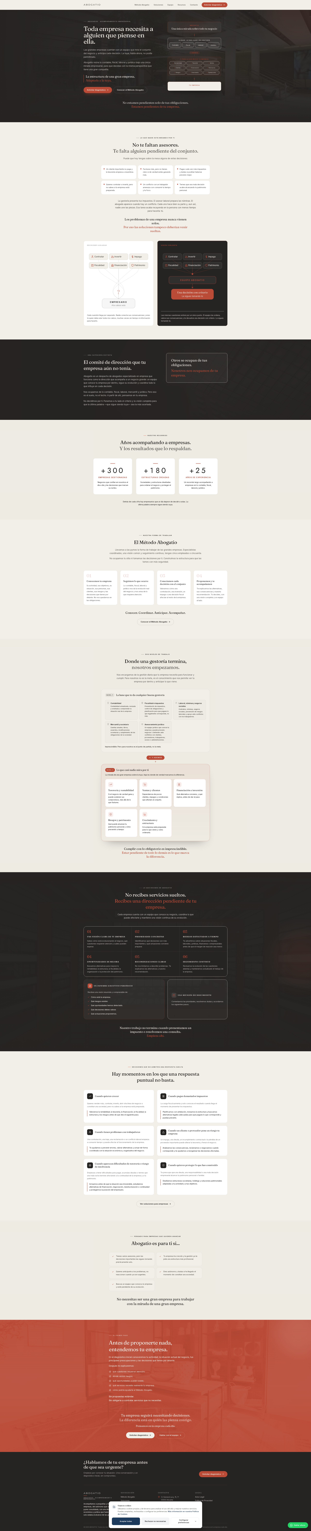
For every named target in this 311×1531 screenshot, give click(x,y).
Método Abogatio (142, 5)
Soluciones (158, 5)
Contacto (194, 5)
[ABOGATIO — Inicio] (92, 4)
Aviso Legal (199, 1497)
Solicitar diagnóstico (213, 5)
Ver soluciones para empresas (154, 1204)
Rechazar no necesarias (155, 1521)
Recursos (182, 5)
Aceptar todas (126, 1521)
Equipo (170, 5)
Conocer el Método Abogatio (130, 90)
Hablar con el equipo (169, 1435)
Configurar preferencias (183, 1521)
